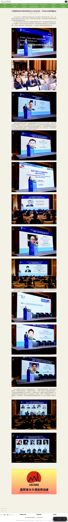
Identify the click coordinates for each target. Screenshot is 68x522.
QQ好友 (9, 514)
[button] (66, 2)
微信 (6, 514)
